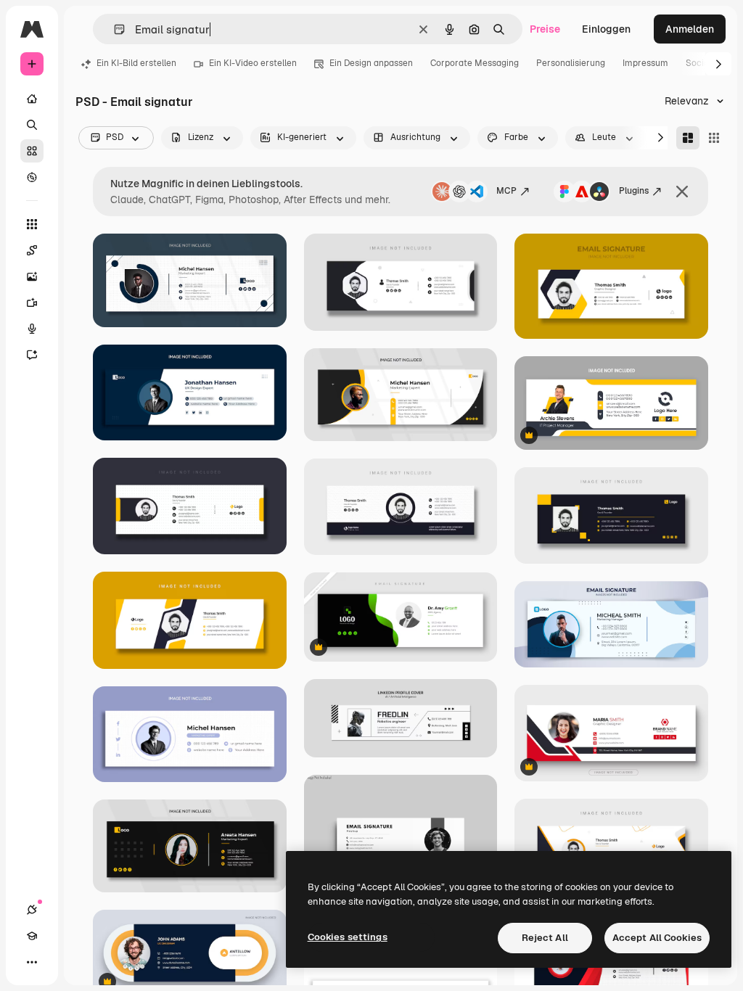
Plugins (634, 191)
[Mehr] (32, 962)
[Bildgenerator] (32, 276)
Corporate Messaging (474, 63)
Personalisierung (570, 63)
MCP (506, 191)
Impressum (645, 63)
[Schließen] (682, 191)
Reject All (545, 938)
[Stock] (32, 151)
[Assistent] (32, 354)
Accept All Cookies (657, 938)
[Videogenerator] (32, 302)
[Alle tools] (32, 224)
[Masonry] (687, 137)
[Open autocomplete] (114, 29)
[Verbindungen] (32, 909)
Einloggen (606, 29)
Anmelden (689, 29)
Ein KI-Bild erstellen (136, 63)
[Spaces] (32, 250)
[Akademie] (32, 935)
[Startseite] (32, 98)
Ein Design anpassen (371, 63)
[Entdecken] (32, 177)
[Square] (714, 137)
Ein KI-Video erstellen (253, 63)
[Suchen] (32, 124)
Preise (545, 29)
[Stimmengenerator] (32, 328)
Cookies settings (347, 937)
